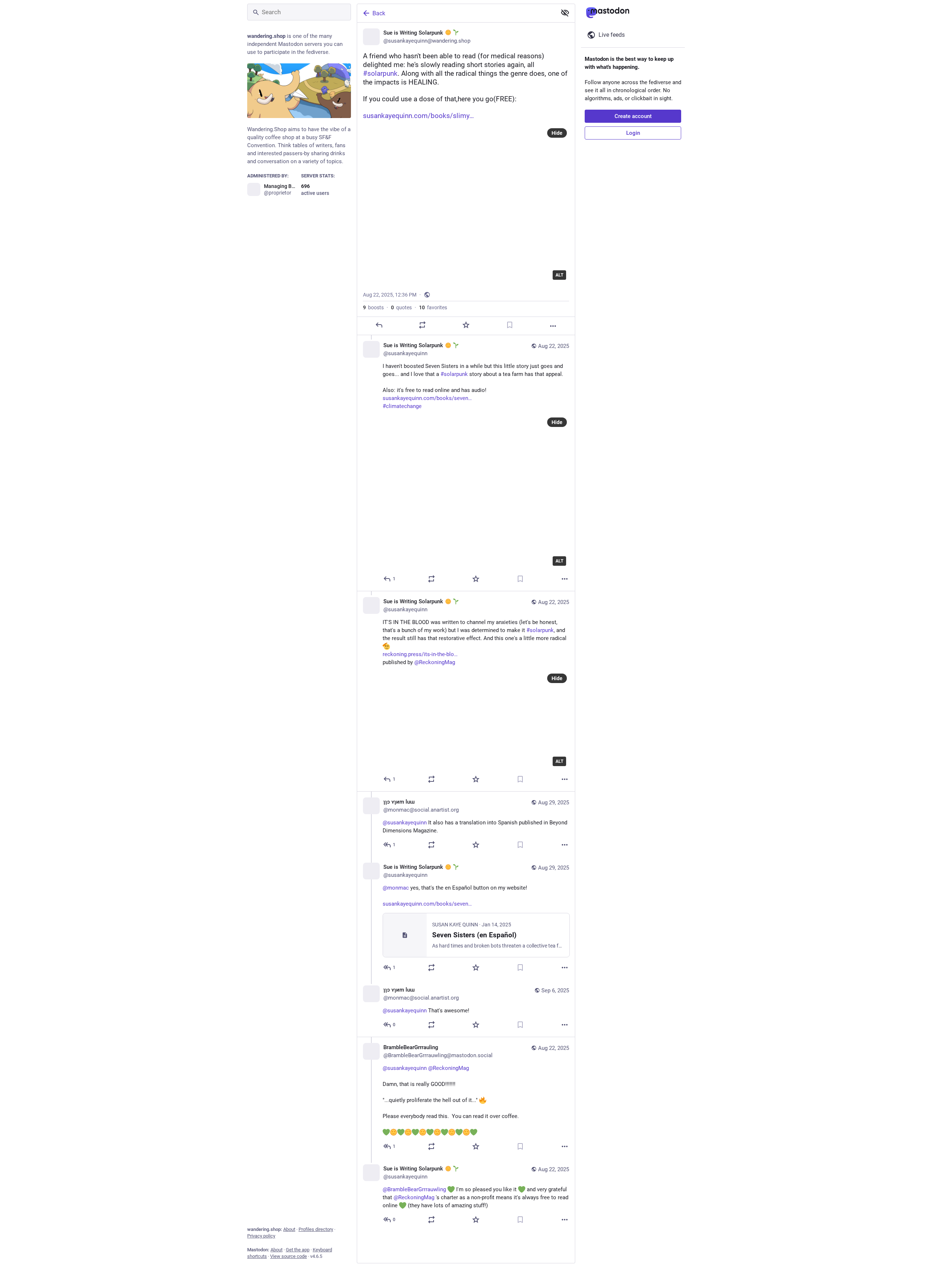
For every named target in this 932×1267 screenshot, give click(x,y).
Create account (633, 116)
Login (633, 133)
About (289, 1229)
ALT (559, 275)
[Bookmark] (509, 325)
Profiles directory (316, 1229)
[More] (553, 326)
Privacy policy (261, 1236)
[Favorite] (466, 325)
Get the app (297, 1249)
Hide (557, 133)
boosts (373, 307)
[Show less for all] (565, 12)
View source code (288, 1256)
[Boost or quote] (422, 325)
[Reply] (379, 325)
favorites (433, 307)
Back (378, 13)
